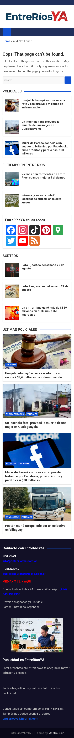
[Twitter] (11, 241)
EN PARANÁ (11, 464)
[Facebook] (11, 230)
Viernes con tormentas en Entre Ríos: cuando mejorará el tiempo (43, 175)
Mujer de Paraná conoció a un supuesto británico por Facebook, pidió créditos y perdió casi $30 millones (44, 148)
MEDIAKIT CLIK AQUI (17, 581)
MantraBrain (56, 733)
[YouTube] (23, 241)
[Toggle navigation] (15, 32)
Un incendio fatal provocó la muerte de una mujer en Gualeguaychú (40, 125)
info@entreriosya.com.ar (20, 561)
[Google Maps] (58, 230)
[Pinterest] (46, 230)
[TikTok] (34, 230)
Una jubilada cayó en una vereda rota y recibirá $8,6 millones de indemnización (43, 104)
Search (68, 80)
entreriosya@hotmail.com (20, 718)
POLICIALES (11, 365)
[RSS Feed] (34, 241)
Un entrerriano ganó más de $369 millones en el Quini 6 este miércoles (44, 311)
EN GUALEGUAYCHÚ (15, 414)
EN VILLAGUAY (12, 517)
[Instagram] (23, 230)
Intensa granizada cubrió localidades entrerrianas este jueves (41, 199)
